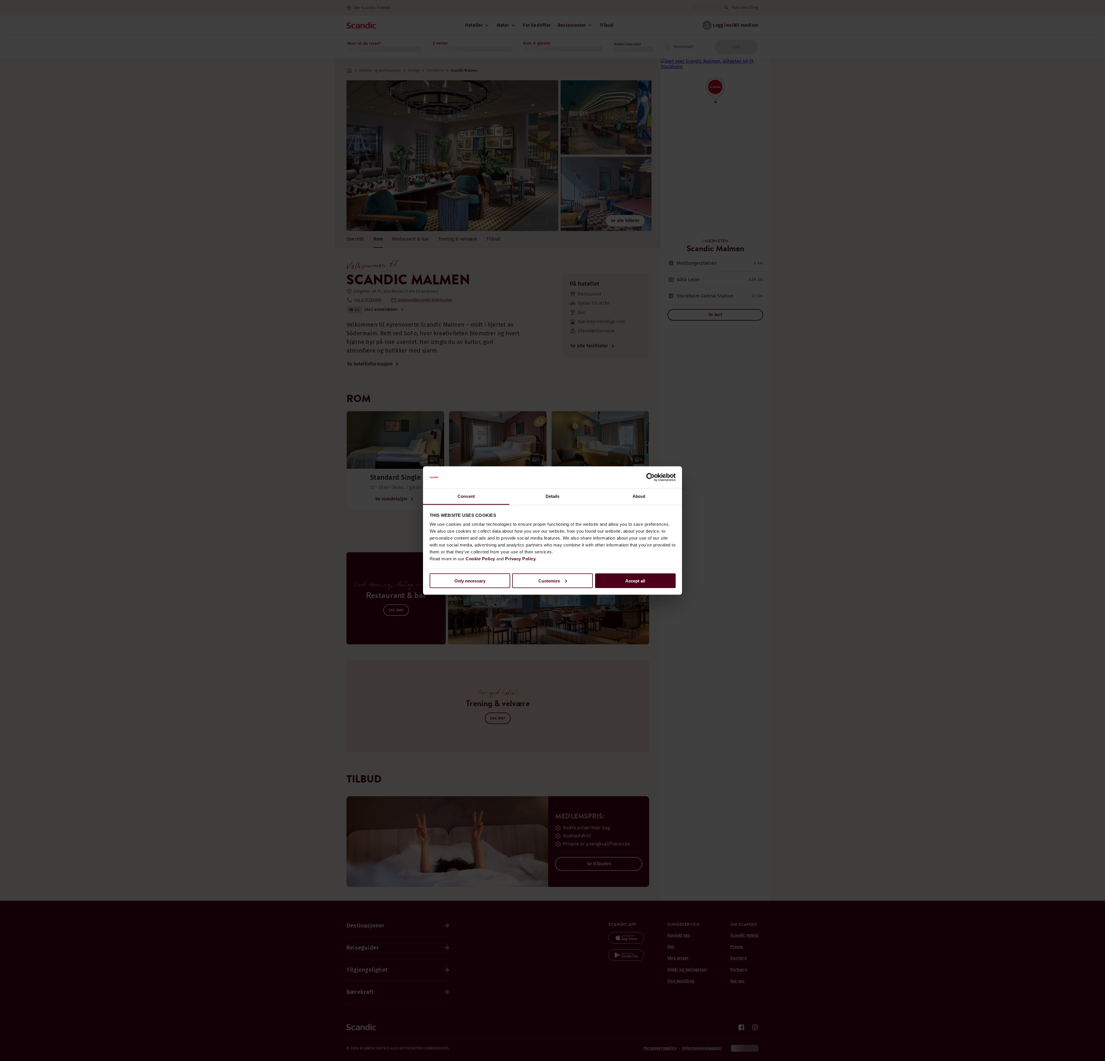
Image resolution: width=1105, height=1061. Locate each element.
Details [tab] (553, 496)
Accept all (635, 580)
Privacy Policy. (521, 558)
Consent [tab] (466, 496)
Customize (549, 580)
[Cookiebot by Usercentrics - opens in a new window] (650, 477)
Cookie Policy (480, 558)
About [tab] (638, 496)
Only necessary (469, 580)
